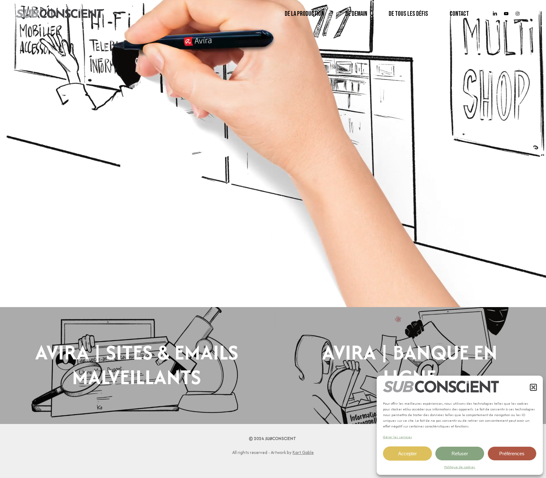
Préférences (512, 453)
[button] (533, 387)
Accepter (407, 453)
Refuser (460, 453)
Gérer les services (397, 436)
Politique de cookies (459, 466)
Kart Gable (303, 452)
